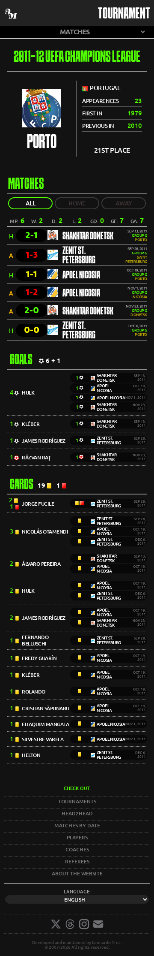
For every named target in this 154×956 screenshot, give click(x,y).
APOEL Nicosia (81, 275)
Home (76, 203)
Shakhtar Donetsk (87, 236)
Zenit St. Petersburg (78, 255)
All (31, 203)
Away (124, 203)
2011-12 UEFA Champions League (77, 58)
